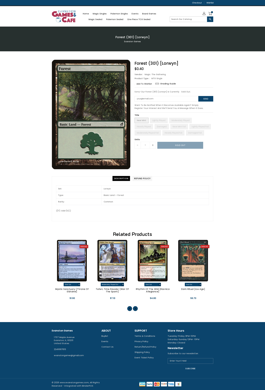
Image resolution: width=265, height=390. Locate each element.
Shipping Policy (142, 352)
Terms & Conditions (145, 336)
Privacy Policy (141, 341)
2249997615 (60, 349)
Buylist (104, 336)
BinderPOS (87, 385)
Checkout (197, 2)
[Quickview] (56, 299)
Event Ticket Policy (144, 357)
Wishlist (210, 2)
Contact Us (107, 346)
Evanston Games (132, 41)
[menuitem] (86, 13)
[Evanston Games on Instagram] (53, 3)
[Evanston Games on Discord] (58, 3)
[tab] (121, 178)
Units (137, 139)
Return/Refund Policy (145, 346)
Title (137, 115)
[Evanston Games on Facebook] (48, 3)
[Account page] (204, 13)
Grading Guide (168, 83)
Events (104, 341)
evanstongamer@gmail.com (69, 355)
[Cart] (210, 13)
